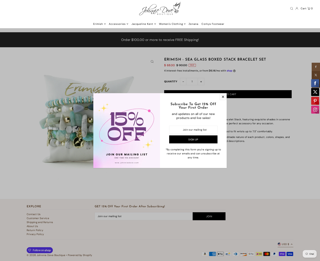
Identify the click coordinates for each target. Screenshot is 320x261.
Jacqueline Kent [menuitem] (142, 24)
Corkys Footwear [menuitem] (213, 24)
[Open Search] (291, 8)
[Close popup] (223, 97)
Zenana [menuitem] (193, 24)
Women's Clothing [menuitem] (171, 24)
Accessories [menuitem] (117, 24)
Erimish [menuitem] (98, 24)
